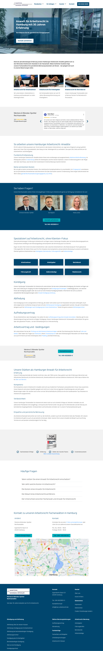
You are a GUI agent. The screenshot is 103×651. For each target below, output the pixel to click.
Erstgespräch (77, 169)
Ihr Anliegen (50, 4)
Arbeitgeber (39, 251)
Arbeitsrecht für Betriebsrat (75, 90)
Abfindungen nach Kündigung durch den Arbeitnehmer (41, 307)
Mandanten (38, 4)
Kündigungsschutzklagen (59, 289)
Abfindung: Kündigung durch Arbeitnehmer (20, 628)
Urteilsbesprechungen (59, 638)
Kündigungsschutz (12, 648)
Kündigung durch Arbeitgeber (16, 638)
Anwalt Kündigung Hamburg (46, 293)
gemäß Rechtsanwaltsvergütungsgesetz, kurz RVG (36, 174)
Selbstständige (68, 251)
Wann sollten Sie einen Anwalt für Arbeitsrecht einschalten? (46, 479)
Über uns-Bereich (21, 379)
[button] (40, 121)
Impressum (78, 604)
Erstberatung (30, 160)
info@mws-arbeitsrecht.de (60, 607)
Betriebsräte (47, 251)
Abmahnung (55, 626)
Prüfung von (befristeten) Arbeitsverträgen (44, 331)
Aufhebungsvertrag (58, 623)
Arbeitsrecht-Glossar (58, 641)
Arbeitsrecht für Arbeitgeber (49, 90)
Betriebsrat (77, 262)
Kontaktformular (57, 604)
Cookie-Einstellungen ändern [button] (83, 611)
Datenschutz (78, 608)
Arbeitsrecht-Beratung (82, 619)
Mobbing (44, 336)
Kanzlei (61, 4)
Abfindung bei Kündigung (53, 305)
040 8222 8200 (83, 4)
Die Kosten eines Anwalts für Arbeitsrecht (38, 489)
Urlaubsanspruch (50, 334)
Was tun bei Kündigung (14, 645)
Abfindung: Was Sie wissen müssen (17, 625)
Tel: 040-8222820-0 (51, 224)
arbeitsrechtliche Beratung (78, 157)
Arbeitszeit (37, 334)
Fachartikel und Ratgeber (59, 634)
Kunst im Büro (79, 597)
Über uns (77, 593)
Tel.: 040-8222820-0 (66, 355)
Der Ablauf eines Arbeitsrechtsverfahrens (38, 494)
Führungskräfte (56, 251)
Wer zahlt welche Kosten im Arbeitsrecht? (38, 484)
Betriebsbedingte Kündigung (15, 642)
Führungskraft (26, 272)
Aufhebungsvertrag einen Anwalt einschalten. (62, 317)
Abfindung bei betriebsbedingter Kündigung (20, 631)
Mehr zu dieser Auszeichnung (51, 453)
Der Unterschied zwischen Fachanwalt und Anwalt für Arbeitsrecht (49, 499)
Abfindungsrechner (79, 307)
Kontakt (71, 4)
